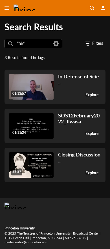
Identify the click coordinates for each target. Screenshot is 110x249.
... (78, 79)
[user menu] (103, 7)
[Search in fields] (56, 43)
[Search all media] (91, 7)
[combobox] (33, 43)
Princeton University (20, 228)
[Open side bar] (6, 7)
